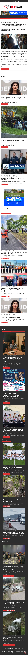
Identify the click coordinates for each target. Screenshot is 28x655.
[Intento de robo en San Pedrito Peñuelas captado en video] (14, 41)
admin (11, 33)
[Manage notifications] (25, 652)
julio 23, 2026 (6, 427)
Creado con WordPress (7, 651)
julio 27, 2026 (6, 392)
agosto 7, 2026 (6, 355)
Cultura (4, 367)
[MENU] (27, 17)
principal (2, 68)
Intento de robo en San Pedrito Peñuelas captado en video (13, 29)
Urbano (8, 473)
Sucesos (6, 68)
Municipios (3, 296)
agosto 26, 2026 (5, 96)
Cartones (4, 575)
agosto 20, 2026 (7, 530)
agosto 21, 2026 (7, 498)
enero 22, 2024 (7, 600)
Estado (2, 104)
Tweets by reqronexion (6, 208)
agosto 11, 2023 (7, 635)
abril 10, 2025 (6, 564)
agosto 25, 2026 (7, 465)
